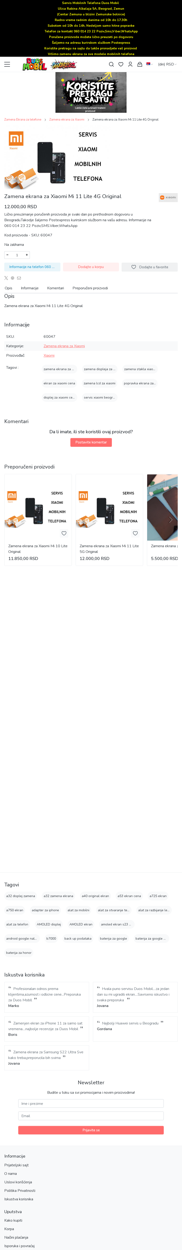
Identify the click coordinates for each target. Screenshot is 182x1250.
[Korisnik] (130, 64)
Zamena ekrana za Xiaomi (66, 119)
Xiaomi (49, 355)
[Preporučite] (20, 278)
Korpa (9, 1229)
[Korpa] (140, 64)
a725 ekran (158, 896)
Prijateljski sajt (16, 1165)
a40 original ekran (95, 896)
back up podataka (77, 938)
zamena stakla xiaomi (140, 369)
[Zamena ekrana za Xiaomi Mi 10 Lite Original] (38, 507)
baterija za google (113, 938)
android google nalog (22, 938)
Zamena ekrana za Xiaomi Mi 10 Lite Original (38, 548)
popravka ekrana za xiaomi (144, 383)
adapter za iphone (45, 910)
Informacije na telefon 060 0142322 (34, 267)
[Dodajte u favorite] (64, 533)
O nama (10, 1173)
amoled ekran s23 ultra (118, 924)
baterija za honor (19, 953)
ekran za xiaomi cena (59, 383)
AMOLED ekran (80, 924)
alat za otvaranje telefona (117, 910)
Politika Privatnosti (19, 1190)
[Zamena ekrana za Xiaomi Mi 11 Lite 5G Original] (109, 507)
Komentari (55, 288)
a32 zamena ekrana (58, 896)
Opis (8, 288)
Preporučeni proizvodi (90, 288)
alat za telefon (17, 924)
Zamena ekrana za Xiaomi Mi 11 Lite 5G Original (109, 548)
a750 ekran (14, 910)
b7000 (51, 938)
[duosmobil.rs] (60, 64)
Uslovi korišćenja (18, 1182)
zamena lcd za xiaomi (99, 383)
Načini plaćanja (16, 1237)
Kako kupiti (13, 1220)
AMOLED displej (49, 924)
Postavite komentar (91, 442)
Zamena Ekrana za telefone (22, 119)
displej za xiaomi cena (60, 397)
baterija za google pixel (153, 938)
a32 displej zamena (20, 896)
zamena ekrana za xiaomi (62, 369)
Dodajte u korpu (91, 267)
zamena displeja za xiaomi (103, 369)
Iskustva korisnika (18, 1199)
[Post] (7, 278)
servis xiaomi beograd (100, 397)
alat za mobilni (78, 910)
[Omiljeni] (121, 64)
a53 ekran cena (129, 896)
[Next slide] (170, 520)
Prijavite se (91, 1130)
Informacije (30, 288)
